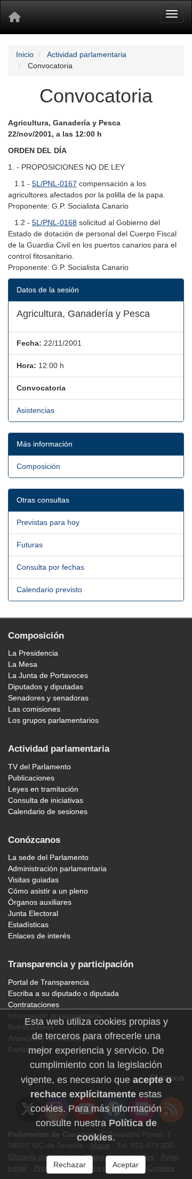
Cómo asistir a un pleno (48, 891)
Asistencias (35, 410)
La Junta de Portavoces (48, 675)
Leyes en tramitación (43, 789)
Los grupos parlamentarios (53, 720)
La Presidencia (33, 653)
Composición (38, 466)
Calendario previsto (49, 589)
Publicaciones (31, 778)
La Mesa (22, 664)
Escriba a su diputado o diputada (63, 993)
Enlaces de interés (39, 935)
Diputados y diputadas (45, 686)
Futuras (30, 544)
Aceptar (126, 1164)
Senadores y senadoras (48, 698)
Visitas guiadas (33, 879)
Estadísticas (28, 924)
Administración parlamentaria (57, 868)
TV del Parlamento (39, 766)
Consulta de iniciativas (45, 800)
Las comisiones (34, 709)
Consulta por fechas (50, 567)
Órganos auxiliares (39, 902)
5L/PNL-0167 (54, 183)
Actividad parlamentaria (86, 54)
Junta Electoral (33, 913)
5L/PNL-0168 (54, 222)
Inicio (25, 54)
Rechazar (69, 1164)
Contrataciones (33, 1004)
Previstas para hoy (48, 522)
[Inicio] (14, 17)
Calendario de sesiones (47, 811)
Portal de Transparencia (48, 982)
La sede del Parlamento (48, 857)
